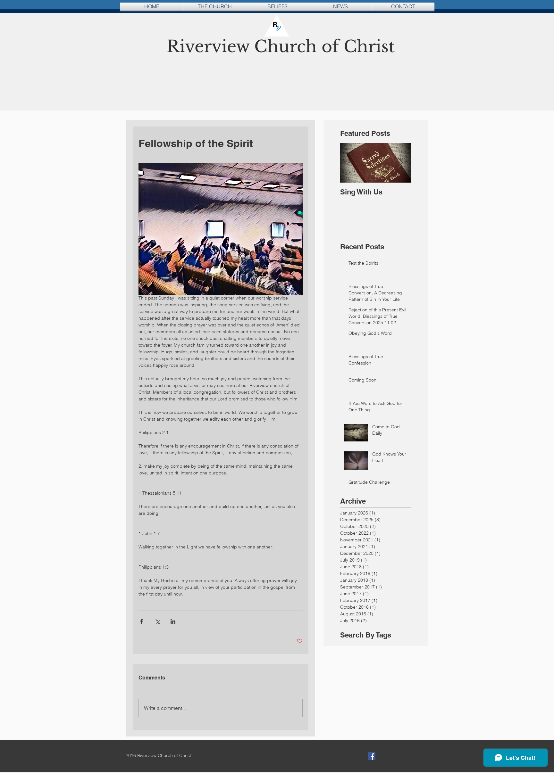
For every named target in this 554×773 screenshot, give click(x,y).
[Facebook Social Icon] (371, 756)
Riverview (210, 47)
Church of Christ (324, 47)
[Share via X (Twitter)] (157, 621)
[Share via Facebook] (141, 621)
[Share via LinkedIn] (173, 621)
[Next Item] (400, 163)
